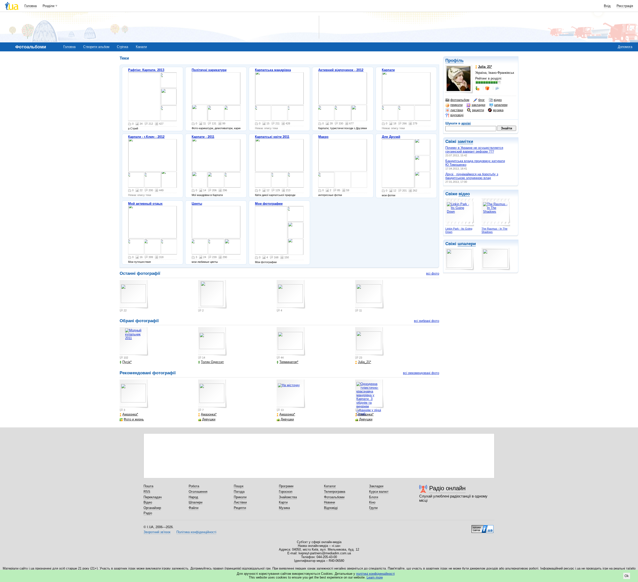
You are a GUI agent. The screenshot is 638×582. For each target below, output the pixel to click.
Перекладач (153, 497)
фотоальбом (459, 100)
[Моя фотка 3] (296, 230)
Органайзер (152, 508)
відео (498, 100)
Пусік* (127, 362)
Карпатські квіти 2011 (272, 137)
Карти (283, 502)
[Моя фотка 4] (296, 214)
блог (481, 100)
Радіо (148, 513)
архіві (466, 123)
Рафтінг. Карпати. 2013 (146, 70)
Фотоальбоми (334, 497)
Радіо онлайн (447, 488)
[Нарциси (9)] (200, 247)
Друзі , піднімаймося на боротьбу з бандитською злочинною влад (471, 176)
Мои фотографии (269, 203)
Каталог (330, 486)
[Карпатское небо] (136, 247)
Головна (30, 6)
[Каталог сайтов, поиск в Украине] (482, 527)
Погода (239, 491)
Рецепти (240, 508)
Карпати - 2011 (203, 137)
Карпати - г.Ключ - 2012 (146, 137)
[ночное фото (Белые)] (169, 247)
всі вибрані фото (426, 321)
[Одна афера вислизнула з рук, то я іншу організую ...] (216, 88)
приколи (456, 105)
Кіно (372, 502)
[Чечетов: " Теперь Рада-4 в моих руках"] (200, 113)
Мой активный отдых (145, 203)
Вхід (607, 6)
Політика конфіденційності (196, 532)
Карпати (388, 70)
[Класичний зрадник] (216, 113)
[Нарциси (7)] (232, 247)
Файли (193, 508)
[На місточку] (291, 394)
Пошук (238, 486)
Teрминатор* (288, 362)
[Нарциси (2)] (216, 222)
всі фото (432, 273)
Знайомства (288, 497)
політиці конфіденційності (375, 574)
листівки (456, 110)
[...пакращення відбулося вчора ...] (232, 113)
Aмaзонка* (130, 414)
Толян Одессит (212, 362)
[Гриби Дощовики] (343, 113)
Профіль (454, 60)
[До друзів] (477, 88)
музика (498, 110)
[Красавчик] (152, 247)
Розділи (48, 6)
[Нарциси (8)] (216, 247)
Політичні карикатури (209, 70)
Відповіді (331, 508)
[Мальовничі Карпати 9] (152, 222)
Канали (141, 47)
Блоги (373, 497)
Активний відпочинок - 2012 (340, 70)
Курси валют (379, 491)
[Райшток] (342, 155)
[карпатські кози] (263, 180)
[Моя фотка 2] (271, 230)
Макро (323, 137)
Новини (329, 502)
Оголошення (198, 491)
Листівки (240, 502)
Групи (373, 508)
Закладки (376, 486)
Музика (284, 508)
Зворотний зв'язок (157, 532)
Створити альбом (96, 47)
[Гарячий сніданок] (326, 113)
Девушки (208, 419)
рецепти (478, 110)
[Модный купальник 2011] (134, 341)
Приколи (240, 497)
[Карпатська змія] (216, 180)
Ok (627, 576)
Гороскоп (285, 491)
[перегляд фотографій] (144, 96)
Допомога (625, 47)
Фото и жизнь (134, 419)
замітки (465, 141)
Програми (286, 486)
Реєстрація (625, 6)
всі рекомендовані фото (421, 373)
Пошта (148, 486)
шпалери (500, 105)
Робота (194, 486)
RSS (147, 491)
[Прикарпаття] (326, 180)
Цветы (197, 203)
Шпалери (195, 502)
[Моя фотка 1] (296, 247)
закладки (478, 105)
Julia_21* (364, 362)
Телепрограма (334, 491)
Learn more (375, 577)
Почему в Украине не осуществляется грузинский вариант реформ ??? (474, 149)
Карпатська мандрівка (273, 70)
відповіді (457, 115)
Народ (193, 497)
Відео (148, 502)
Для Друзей (391, 137)
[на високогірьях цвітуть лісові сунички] (296, 180)
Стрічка (122, 47)
